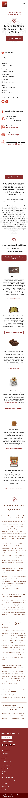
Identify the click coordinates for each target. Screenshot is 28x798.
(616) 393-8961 (12, 128)
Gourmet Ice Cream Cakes (10, 402)
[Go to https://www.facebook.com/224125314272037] (2, 101)
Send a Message (12, 135)
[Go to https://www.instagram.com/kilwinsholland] (6, 101)
